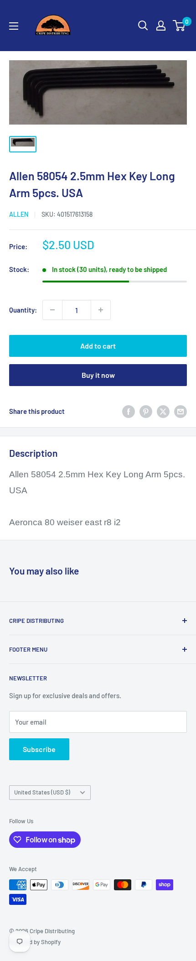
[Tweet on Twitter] (163, 411)
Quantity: (23, 310)
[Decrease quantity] (52, 309)
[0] (179, 25)
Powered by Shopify (35, 941)
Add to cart (98, 345)
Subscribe (39, 749)
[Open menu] (13, 26)
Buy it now (98, 375)
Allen (18, 214)
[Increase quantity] (100, 309)
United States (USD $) (42, 792)
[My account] (160, 26)
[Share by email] (180, 411)
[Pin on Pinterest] (145, 411)
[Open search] (143, 26)
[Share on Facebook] (128, 411)
